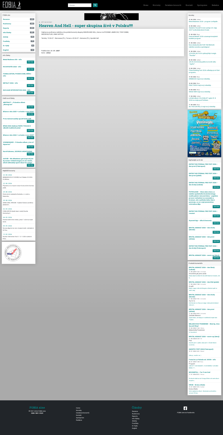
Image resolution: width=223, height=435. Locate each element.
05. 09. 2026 (7, 226)
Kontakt (189, 5)
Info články (135, 418)
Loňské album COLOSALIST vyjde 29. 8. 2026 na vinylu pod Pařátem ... (202, 98)
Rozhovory (135, 414)
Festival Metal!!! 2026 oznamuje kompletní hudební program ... (203, 36)
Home (145, 5)
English (134, 428)
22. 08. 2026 (7, 175)
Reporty (135, 416)
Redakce (215, 5)
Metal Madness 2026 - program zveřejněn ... (204, 20)
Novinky (157, 5)
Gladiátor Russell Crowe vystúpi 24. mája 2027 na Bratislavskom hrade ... (203, 28)
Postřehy (135, 423)
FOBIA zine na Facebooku (186, 412)
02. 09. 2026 (7, 209)
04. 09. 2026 (7, 217)
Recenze (135, 411)
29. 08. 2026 (7, 192)
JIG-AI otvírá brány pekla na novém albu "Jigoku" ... (202, 62)
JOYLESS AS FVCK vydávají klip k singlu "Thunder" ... (202, 53)
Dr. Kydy (135, 426)
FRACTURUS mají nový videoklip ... (200, 84)
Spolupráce (202, 5)
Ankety (134, 421)
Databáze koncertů (173, 5)
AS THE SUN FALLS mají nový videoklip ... (203, 106)
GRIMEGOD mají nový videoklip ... (200, 78)
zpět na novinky (46, 22)
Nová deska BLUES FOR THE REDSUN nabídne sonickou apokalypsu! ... (201, 45)
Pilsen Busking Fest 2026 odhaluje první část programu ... (204, 70)
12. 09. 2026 (7, 234)
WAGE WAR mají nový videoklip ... (200, 91)
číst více (30, 62)
